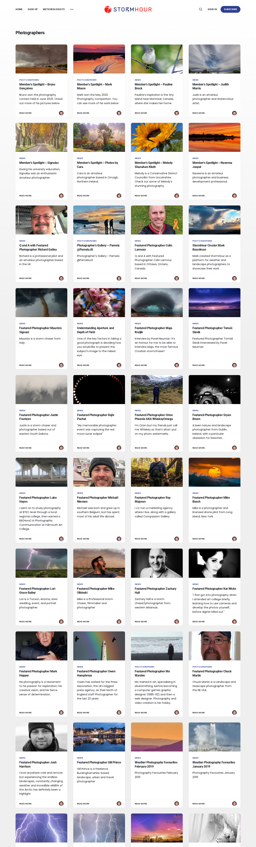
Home (19, 9)
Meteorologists (54, 9)
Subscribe (230, 9)
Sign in (212, 9)
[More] (72, 9)
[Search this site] (201, 9)
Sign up (32, 9)
